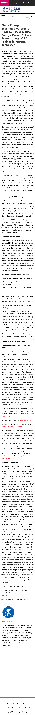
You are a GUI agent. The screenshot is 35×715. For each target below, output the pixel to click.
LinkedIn (10, 427)
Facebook (18, 427)
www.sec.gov (5, 458)
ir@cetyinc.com (6, 595)
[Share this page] (32, 17)
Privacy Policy (27, 712)
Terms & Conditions (25, 708)
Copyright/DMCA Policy (12, 712)
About (9, 704)
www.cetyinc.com (7, 416)
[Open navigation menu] (3, 17)
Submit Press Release (10, 708)
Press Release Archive (20, 704)
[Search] (23, 17)
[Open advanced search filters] (27, 17)
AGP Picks (4, 3)
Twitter (3, 427)
